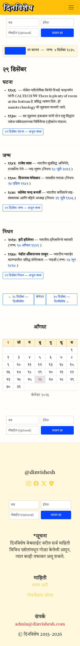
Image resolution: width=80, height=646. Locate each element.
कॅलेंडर (40, 296)
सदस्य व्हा (57, 32)
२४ (19, 379)
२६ (40, 379)
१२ (40, 365)
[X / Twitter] (43, 484)
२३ (8, 379)
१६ (8, 372)
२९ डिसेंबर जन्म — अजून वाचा (22, 207)
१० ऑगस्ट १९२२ (28, 245)
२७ (51, 379)
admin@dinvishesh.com (40, 624)
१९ (40, 372)
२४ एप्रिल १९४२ (18, 184)
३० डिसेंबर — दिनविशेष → (62, 299)
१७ (19, 372)
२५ (30, 379)
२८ (61, 379)
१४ (61, 365)
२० (51, 372)
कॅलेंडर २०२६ (40, 395)
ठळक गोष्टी (15, 51)
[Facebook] (36, 484)
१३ (51, 365)
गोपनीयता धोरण (40, 595)
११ (29, 365)
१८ (29, 372)
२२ (72, 372)
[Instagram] (28, 484)
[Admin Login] (51, 484)
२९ (72, 379)
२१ (61, 372)
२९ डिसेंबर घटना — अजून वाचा (23, 131)
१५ (72, 365)
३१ (19, 387)
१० (19, 365)
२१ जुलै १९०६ (64, 198)
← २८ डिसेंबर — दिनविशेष (18, 299)
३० (8, 387)
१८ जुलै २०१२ (61, 169)
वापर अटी (40, 585)
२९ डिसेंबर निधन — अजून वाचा (23, 275)
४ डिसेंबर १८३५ (62, 50)
